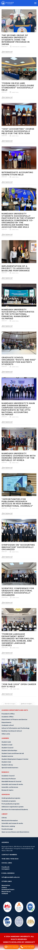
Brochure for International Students (15, 809)
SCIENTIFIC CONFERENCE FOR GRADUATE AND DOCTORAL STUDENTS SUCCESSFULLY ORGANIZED (18, 591)
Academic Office (7, 716)
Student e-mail (7, 745)
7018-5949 (14, 859)
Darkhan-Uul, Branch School (12, 731)
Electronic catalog (8, 826)
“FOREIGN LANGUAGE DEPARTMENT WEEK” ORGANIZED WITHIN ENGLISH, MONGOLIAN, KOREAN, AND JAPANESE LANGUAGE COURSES (18, 640)
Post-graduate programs (10, 804)
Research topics (7, 790)
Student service (7, 756)
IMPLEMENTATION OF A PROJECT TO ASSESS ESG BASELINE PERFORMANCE (16, 268)
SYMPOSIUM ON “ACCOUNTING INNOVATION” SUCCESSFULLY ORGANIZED (18, 547)
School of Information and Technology (15, 728)
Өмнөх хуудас (9, 703)
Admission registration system (12, 807)
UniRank (5, 893)
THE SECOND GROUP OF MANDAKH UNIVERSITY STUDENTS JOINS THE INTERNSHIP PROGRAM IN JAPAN (16, 39)
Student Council (7, 747)
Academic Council (8, 776)
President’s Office (8, 714)
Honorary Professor (9, 778)
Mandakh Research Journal (11, 781)
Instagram (6, 869)
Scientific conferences (10, 787)
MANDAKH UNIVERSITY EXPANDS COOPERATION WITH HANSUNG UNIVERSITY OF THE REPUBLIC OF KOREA (19, 456)
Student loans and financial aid (13, 753)
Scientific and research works (12, 784)
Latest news (15, 92)
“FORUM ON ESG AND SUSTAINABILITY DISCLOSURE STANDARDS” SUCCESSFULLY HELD (18, 86)
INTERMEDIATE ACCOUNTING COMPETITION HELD (17, 173)
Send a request (12, 947)
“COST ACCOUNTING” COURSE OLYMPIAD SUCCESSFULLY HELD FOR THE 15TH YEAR (18, 131)
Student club (6, 762)
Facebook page (7, 829)
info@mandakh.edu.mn (11, 877)
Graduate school (8, 725)
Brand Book (6, 891)
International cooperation (19, 46)
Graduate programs (9, 801)
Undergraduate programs (11, 798)
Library (4, 818)
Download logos (8, 889)
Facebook (5, 867)
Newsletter (6, 885)
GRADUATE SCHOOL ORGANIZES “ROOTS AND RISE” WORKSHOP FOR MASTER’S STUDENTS (19, 361)
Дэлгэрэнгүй (7, 52)
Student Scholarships (9, 750)
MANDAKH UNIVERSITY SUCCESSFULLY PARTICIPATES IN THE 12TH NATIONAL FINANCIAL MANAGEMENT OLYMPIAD (18, 314)
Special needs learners (10, 768)
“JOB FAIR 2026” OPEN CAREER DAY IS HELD (19, 685)
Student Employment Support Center (15, 759)
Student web (6, 742)
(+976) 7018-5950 (28, 947)
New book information (10, 820)
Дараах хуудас (27, 703)
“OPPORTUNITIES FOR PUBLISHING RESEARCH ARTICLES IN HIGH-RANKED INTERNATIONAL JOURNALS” (17, 502)
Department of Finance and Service (14, 719)
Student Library (7, 765)
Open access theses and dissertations (15, 832)
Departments (6, 722)
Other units (6, 734)
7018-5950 (6, 859)
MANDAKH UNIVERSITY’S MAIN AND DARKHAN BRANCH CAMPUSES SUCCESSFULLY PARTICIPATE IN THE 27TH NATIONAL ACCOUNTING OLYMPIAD (18, 409)
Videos (4, 887)
